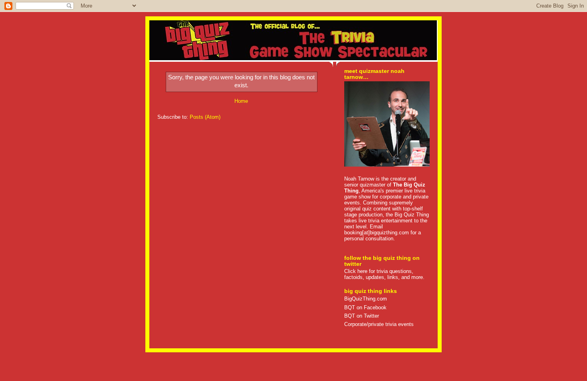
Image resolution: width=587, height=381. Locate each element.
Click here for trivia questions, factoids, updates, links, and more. (384, 274)
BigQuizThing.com (365, 299)
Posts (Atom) (205, 117)
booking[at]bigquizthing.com (376, 233)
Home (241, 101)
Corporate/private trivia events (379, 324)
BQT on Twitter (361, 316)
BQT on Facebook (365, 307)
